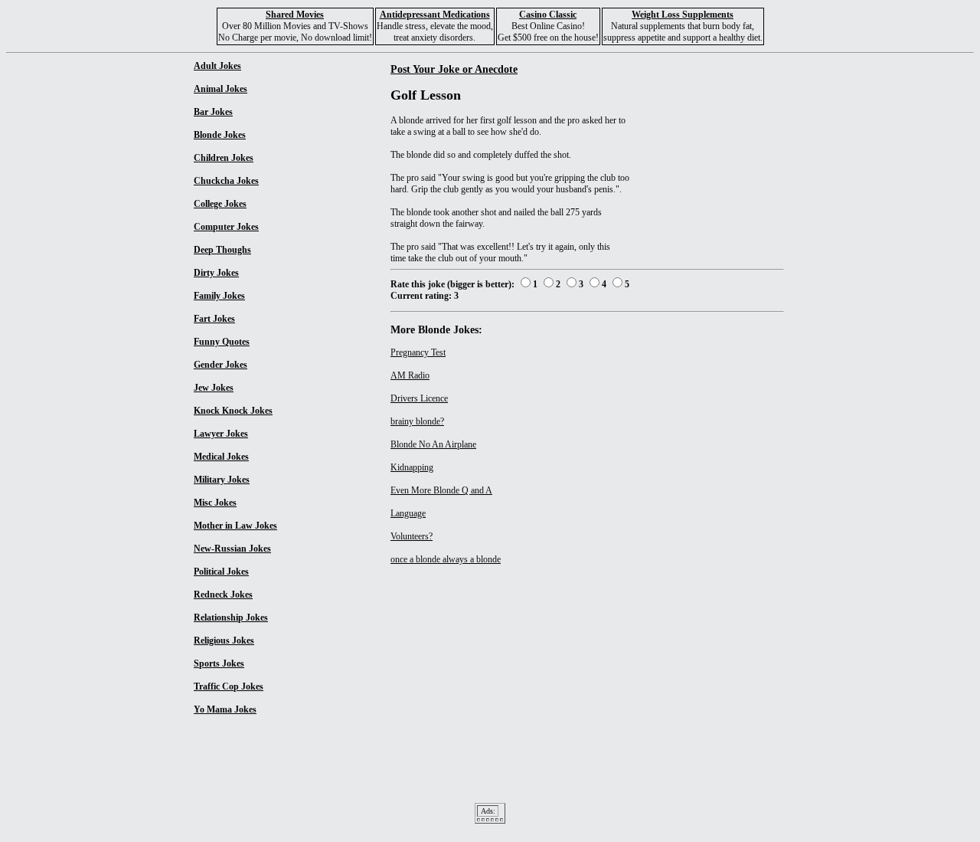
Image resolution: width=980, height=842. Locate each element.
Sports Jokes (219, 663)
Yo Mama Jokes (225, 709)
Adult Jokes (217, 66)
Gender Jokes (220, 364)
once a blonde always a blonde (445, 559)
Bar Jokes (213, 111)
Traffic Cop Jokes (228, 686)
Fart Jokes (214, 318)
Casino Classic (548, 14)
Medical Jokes (221, 456)
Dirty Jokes (216, 272)
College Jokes (220, 203)
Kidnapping (411, 467)
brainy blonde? (417, 421)
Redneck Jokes (223, 594)
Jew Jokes (214, 387)
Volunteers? (411, 536)
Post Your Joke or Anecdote (454, 69)
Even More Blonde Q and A (441, 490)
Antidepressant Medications (435, 14)
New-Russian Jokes (232, 548)
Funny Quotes (222, 341)
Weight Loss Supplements (682, 14)
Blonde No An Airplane (433, 444)
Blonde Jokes (220, 134)
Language (408, 513)
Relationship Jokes (231, 617)
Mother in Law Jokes (235, 525)
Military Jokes (222, 479)
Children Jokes (223, 157)
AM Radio (410, 375)
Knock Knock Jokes (233, 410)
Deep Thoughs (222, 249)
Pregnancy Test (418, 352)
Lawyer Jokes (221, 433)
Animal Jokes (220, 89)
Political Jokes (221, 571)
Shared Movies (295, 14)
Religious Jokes (224, 640)
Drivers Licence (419, 398)
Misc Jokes (215, 502)
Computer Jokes (226, 226)
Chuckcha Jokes (226, 180)
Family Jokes (219, 295)
